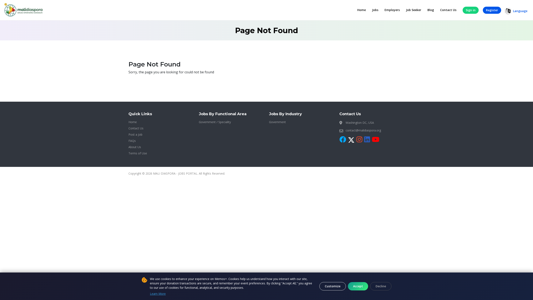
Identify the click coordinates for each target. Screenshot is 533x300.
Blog (430, 10)
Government (277, 122)
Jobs (375, 10)
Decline (381, 286)
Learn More (158, 294)
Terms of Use (137, 153)
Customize (332, 286)
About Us (134, 147)
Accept (358, 286)
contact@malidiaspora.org (363, 130)
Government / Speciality (215, 122)
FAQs (132, 141)
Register (492, 10)
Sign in (471, 10)
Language (520, 11)
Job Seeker (413, 10)
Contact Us (448, 10)
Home (361, 10)
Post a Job (135, 134)
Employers (392, 10)
